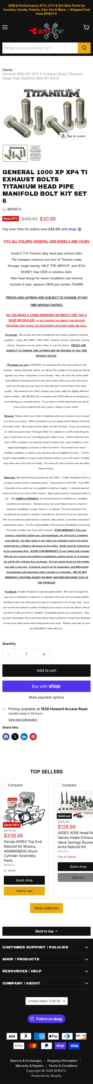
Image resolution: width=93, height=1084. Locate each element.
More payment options (46, 697)
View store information (22, 719)
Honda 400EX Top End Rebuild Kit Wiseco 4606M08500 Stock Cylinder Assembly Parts (23, 851)
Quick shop (24, 880)
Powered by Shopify (46, 1076)
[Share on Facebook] (6, 736)
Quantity (9, 643)
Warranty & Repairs (29, 1066)
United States (44, 1001)
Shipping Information (62, 1061)
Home (7, 70)
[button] (15, 153)
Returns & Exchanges (26, 1061)
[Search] (84, 47)
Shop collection (46, 908)
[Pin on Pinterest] (33, 736)
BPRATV (14, 209)
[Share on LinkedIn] (24, 736)
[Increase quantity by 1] (44, 654)
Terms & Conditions (63, 1066)
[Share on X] (15, 736)
